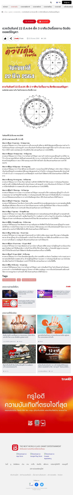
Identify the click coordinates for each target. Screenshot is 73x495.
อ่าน (6, 12)
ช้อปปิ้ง (39, 464)
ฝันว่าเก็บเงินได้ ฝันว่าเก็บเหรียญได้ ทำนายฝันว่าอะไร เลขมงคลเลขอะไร (18, 366)
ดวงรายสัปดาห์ (25, 7)
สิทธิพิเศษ (16, 464)
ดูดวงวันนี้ (45, 21)
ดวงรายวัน (14, 7)
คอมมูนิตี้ (65, 464)
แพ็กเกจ (46, 464)
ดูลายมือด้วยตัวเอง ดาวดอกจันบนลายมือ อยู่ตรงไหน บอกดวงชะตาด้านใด (53, 336)
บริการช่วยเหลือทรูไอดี (36, 469)
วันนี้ (6, 464)
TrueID (5, 2)
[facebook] (36, 484)
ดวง (19, 280)
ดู (10, 464)
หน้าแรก (5, 7)
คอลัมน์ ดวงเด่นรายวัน (9, 280)
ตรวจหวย (31, 21)
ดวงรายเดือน (48, 7)
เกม (28, 464)
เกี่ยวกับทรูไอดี (14, 475)
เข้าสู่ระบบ (66, 2)
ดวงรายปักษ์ (37, 7)
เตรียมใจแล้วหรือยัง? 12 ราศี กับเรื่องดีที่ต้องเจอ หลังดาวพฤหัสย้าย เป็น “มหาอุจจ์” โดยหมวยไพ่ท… (54, 366)
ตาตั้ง (33, 464)
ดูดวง (10, 12)
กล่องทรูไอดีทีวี (55, 464)
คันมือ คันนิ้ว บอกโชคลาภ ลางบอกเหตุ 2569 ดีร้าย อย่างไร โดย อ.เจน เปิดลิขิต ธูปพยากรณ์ (19, 336)
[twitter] (42, 484)
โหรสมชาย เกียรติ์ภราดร (29, 280)
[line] (31, 484)
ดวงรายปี (58, 7)
